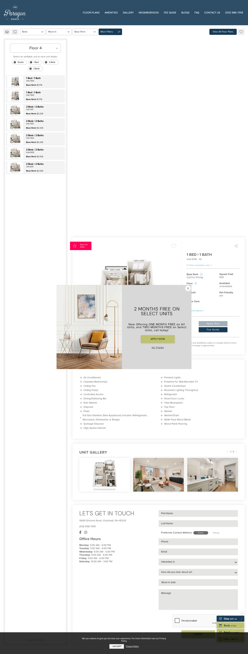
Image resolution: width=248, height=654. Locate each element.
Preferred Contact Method (176, 532)
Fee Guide (213, 329)
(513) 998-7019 (87, 526)
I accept (117, 646)
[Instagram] (85, 532)
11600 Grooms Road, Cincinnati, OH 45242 (102, 520)
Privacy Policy (132, 646)
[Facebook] (80, 532)
